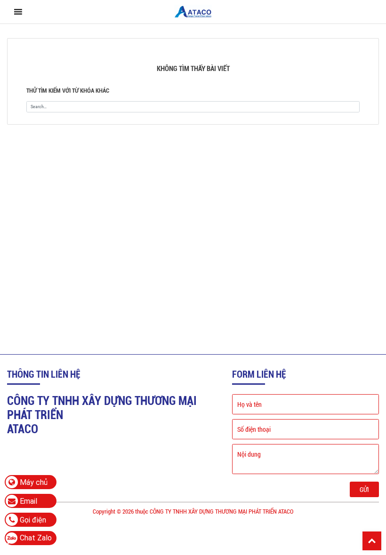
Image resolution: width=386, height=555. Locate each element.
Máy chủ (33, 482)
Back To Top (371, 540)
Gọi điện (32, 519)
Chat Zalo (36, 537)
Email (27, 501)
